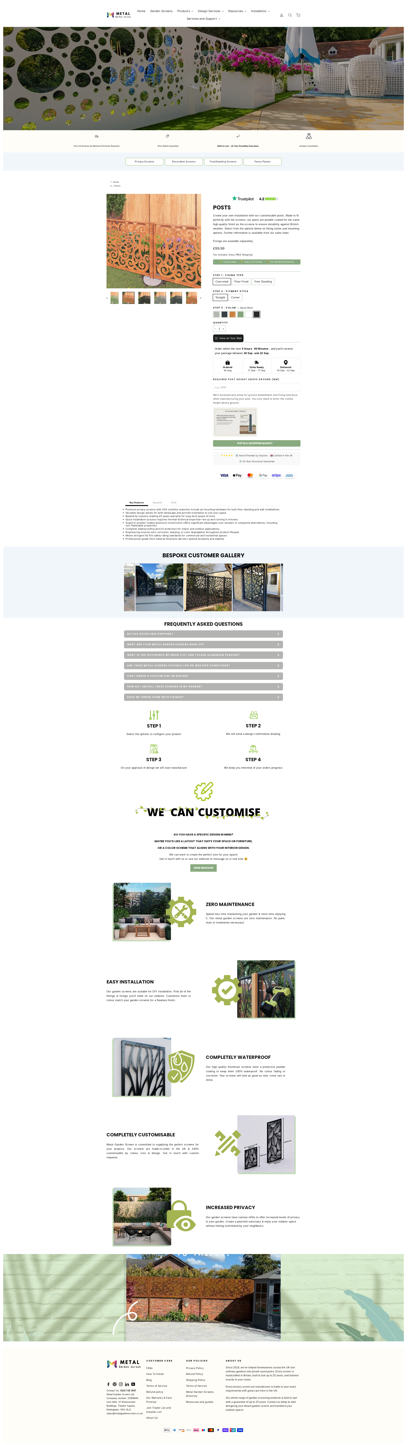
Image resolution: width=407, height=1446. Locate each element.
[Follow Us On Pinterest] (115, 1384)
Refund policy (154, 1391)
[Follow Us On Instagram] (121, 1384)
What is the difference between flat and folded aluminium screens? (183, 655)
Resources (236, 11)
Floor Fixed (241, 281)
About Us (152, 1417)
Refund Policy (194, 1374)
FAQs (149, 1368)
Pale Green (240, 314)
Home (141, 11)
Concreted (221, 281)
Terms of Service (156, 1385)
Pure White (248, 314)
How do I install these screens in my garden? (164, 686)
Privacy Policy (195, 1368)
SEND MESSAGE (203, 868)
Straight (220, 297)
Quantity (220, 323)
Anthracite (224, 314)
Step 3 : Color (233, 307)
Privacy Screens (144, 161)
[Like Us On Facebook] (108, 1384)
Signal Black (256, 314)
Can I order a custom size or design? (158, 676)
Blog (149, 1380)
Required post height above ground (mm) (246, 379)
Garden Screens (161, 11)
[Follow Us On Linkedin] (127, 1384)
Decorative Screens (184, 161)
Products (184, 11)
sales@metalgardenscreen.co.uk (125, 1413)
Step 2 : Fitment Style (230, 291)
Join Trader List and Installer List (158, 1409)
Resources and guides (199, 1401)
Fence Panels (262, 161)
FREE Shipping (244, 254)
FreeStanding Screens (223, 161)
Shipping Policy (195, 1380)
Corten (232, 314)
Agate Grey (216, 314)
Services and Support (202, 18)
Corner (235, 297)
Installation (259, 11)
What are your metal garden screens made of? (165, 644)
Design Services (209, 11)
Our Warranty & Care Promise (159, 1399)
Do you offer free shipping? (150, 633)
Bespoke (157, 502)
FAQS (174, 502)
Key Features (137, 502)
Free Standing (263, 281)
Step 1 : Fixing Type (228, 275)
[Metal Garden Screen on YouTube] (133, 1384)
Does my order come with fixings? (155, 697)
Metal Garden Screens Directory (200, 1393)
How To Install (155, 1374)
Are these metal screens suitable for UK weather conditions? (178, 665)
